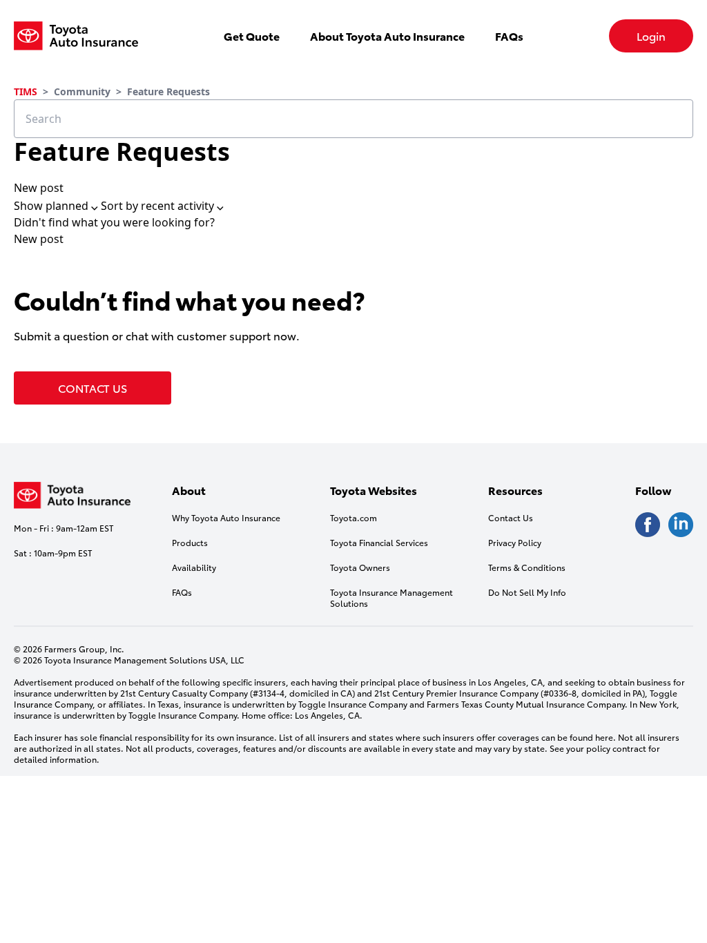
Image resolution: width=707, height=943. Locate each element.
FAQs (509, 35)
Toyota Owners (360, 567)
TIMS (25, 91)
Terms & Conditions (526, 567)
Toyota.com (353, 517)
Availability (194, 567)
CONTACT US (92, 388)
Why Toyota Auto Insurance (226, 517)
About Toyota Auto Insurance (387, 35)
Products (190, 542)
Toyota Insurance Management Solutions (391, 598)
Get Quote (252, 35)
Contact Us (510, 517)
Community (82, 91)
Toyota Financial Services (379, 542)
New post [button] (39, 187)
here (604, 737)
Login (651, 35)
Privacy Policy (514, 542)
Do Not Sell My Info (527, 592)
